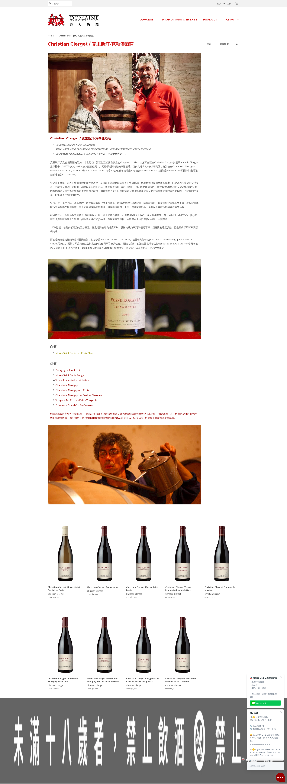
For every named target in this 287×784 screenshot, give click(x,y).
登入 (219, 3)
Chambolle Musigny (66, 385)
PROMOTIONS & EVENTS (180, 19)
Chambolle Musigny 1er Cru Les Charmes (78, 395)
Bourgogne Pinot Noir (68, 370)
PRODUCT (211, 19)
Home (51, 36)
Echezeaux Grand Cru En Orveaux (74, 405)
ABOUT (231, 19)
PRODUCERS (145, 19)
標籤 (209, 43)
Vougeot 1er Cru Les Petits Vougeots (76, 400)
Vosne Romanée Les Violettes (72, 380)
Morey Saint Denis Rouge (69, 375)
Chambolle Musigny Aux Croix (72, 390)
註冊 (229, 3)
